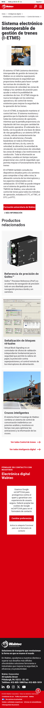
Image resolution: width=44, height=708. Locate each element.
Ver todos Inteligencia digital (23, 449)
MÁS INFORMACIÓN (13, 213)
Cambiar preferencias (22, 518)
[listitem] (21, 56)
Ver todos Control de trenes (23, 442)
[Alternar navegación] (40, 6)
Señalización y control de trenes (14, 17)
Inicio (4, 14)
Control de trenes (33, 17)
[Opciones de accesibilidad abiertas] (38, 690)
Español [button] (38, 2)
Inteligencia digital (14, 14)
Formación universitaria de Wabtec (19, 207)
